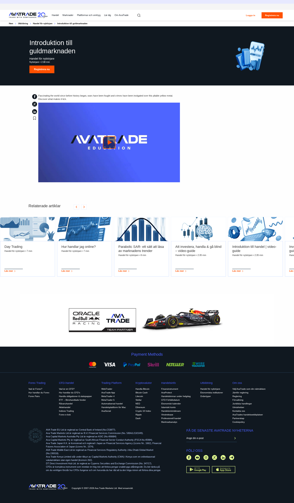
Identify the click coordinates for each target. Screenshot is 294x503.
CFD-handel (66, 382)
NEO (138, 403)
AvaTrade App (108, 392)
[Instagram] (206, 457)
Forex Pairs (34, 396)
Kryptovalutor (144, 382)
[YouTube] (197, 457)
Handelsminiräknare (171, 411)
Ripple (139, 414)
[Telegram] (231, 457)
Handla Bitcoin (142, 389)
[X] (214, 457)
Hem (11, 23)
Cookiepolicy (238, 422)
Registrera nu (272, 15)
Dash (138, 418)
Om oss (237, 382)
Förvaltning (237, 400)
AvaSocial (106, 411)
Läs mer (8, 271)
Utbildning (23, 23)
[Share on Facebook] (34, 96)
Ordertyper (205, 396)
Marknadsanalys (169, 422)
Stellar (139, 400)
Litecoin (139, 396)
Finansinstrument (169, 389)
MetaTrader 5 (108, 400)
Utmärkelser (238, 407)
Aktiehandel (64, 407)
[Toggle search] (139, 15)
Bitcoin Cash (142, 392)
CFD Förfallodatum (170, 400)
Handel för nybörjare (42, 23)
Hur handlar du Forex (38, 392)
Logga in (250, 15)
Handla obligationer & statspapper (75, 396)
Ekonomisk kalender (171, 403)
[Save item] (34, 118)
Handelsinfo (168, 382)
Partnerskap (238, 418)
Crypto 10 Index (143, 411)
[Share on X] (34, 104)
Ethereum (140, 407)
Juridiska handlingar (242, 403)
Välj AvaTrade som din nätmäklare (249, 389)
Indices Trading (66, 411)
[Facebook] (188, 457)
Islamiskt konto (168, 407)
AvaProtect (166, 392)
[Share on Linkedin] (34, 111)
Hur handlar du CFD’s (69, 392)
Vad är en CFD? (67, 389)
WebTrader (106, 389)
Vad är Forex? (35, 389)
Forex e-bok (65, 414)
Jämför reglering (240, 392)
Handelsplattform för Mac (113, 407)
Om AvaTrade (121, 15)
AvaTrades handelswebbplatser (247, 414)
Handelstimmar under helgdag (176, 396)
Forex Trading (36, 382)
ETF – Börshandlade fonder (72, 400)
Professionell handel (171, 418)
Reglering (237, 396)
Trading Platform (111, 382)
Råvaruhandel (66, 403)
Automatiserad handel (112, 403)
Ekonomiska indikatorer (211, 392)
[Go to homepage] (28, 15)
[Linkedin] (223, 457)
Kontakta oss (238, 411)
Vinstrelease (167, 414)
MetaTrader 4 (108, 396)
